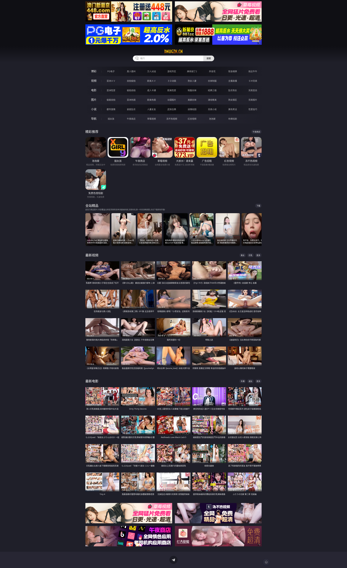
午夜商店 (131, 118)
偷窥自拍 (111, 99)
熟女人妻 (192, 80)
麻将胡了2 (192, 71)
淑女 (250, 381)
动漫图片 (171, 99)
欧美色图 (151, 99)
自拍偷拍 (131, 80)
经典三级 (212, 90)
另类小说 (212, 109)
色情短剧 (232, 118)
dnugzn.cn (173, 51)
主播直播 (232, 80)
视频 (94, 81)
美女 (243, 255)
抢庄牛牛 (252, 71)
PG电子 (111, 71)
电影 (94, 90)
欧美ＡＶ (151, 80)
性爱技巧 (252, 109)
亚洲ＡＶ (111, 80)
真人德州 (131, 71)
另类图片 (252, 99)
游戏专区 (171, 71)
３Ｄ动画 (171, 80)
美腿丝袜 (192, 99)
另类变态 (252, 90)
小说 (94, 109)
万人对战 (151, 71)
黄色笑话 (232, 109)
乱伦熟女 (232, 90)
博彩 (94, 71)
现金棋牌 (232, 71)
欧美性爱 (171, 90)
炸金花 (212, 71)
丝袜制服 (212, 80)
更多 (258, 255)
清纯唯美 (212, 99)
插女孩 (111, 118)
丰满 (243, 381)
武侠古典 (171, 109)
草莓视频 (151, 118)
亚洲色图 (131, 99)
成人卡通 (151, 90)
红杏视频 (192, 118)
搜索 (209, 58)
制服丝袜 (192, 90)
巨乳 (250, 255)
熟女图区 (232, 99)
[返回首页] (266, 562)
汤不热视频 (171, 118)
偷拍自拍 (131, 90)
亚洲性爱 (111, 90)
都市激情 (111, 109)
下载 (258, 205)
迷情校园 (192, 109)
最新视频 (91, 255)
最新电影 (91, 381)
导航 (94, 119)
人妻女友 (151, 109)
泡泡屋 (212, 118)
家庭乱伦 (131, 109)
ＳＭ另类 (252, 80)
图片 (94, 100)
